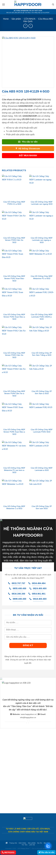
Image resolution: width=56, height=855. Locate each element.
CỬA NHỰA (29, 19)
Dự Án (39, 843)
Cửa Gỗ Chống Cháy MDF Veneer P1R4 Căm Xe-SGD (14, 240)
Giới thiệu (22, 843)
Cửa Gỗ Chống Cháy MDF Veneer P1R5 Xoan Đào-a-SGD (14, 432)
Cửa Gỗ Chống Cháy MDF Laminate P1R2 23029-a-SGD (42, 317)
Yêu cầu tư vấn (47, 852)
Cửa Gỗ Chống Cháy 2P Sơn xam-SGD (42, 507)
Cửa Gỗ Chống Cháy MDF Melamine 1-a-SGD (14, 507)
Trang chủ (13, 843)
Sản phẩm (16, 19)
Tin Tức (24, 845)
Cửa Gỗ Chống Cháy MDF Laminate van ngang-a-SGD (42, 240)
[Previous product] (31, 26)
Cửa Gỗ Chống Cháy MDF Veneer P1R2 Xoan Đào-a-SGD (14, 317)
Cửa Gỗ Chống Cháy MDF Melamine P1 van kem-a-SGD (14, 470)
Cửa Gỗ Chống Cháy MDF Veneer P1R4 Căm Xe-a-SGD (14, 393)
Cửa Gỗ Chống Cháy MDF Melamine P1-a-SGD (42, 277)
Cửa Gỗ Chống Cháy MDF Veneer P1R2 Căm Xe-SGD (14, 355)
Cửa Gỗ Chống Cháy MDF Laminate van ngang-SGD (42, 203)
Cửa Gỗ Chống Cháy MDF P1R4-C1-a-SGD (14, 203)
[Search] (53, 4)
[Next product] (25, 26)
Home (6, 19)
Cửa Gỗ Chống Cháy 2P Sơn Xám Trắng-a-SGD (42, 354)
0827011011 (9, 852)
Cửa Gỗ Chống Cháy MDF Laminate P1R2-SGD (42, 431)
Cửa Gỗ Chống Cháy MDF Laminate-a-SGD (42, 469)
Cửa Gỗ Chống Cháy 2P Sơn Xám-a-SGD (42, 392)
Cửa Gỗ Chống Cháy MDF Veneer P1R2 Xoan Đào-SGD (14, 278)
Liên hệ (32, 845)
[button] (3, 4)
